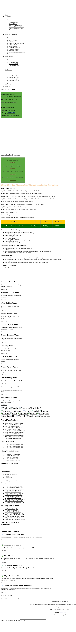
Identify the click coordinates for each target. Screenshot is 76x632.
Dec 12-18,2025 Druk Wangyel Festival (14, 436)
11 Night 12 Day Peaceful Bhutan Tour (14, 501)
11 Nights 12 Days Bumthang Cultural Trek (15, 516)
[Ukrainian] (31, 416)
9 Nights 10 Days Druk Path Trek (13, 512)
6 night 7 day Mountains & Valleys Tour (14, 493)
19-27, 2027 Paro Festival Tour (12, 426)
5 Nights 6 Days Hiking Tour (12, 455)
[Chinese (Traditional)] (12, 410)
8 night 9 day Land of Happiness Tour (14, 496)
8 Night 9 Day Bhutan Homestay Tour (14, 447)
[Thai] (13, 416)
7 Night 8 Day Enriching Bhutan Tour (13, 495)
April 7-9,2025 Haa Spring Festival (13, 429)
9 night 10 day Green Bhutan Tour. (13, 498)
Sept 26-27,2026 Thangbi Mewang (13, 433)
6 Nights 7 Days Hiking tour (11, 457)
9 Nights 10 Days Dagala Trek (12, 510)
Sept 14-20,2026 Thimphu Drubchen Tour (15, 430)
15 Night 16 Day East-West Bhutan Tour (14, 502)
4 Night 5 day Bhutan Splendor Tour (13, 490)
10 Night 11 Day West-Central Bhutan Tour (15, 499)
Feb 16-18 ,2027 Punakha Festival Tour (14, 423)
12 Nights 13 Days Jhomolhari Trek (13, 518)
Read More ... (13, 161)
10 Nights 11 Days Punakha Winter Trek (14, 515)
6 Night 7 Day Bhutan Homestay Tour (14, 446)
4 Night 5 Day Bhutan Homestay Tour (14, 444)
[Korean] (32, 413)
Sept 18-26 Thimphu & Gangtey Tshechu (14, 432)
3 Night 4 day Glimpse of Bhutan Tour (14, 487)
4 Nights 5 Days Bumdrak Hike (12, 454)
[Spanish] (5, 416)
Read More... (13, 167)
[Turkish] (21, 416)
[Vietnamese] (43, 416)
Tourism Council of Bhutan (11, 474)
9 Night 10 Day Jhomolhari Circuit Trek (14, 513)
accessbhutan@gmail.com (11, 102)
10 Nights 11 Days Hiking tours (12, 460)
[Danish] (27, 410)
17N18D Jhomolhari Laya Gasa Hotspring (15, 519)
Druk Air (7, 476)
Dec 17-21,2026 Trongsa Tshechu (13, 438)
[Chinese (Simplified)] (30, 408)
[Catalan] (14, 408)
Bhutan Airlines (8, 477)
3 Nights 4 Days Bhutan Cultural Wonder (14, 489)
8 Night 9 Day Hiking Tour (11, 458)
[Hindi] (13, 413)
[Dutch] (35, 410)
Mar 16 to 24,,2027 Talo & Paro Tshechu (14, 424)
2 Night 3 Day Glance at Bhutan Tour (13, 486)
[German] (5, 413)
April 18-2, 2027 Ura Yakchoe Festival (14, 427)
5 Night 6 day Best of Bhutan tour (13, 492)
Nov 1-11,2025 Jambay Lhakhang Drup (14, 435)
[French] (44, 410)
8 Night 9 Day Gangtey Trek (11, 509)
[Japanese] (23, 413)
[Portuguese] (43, 413)
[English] (5, 408)
